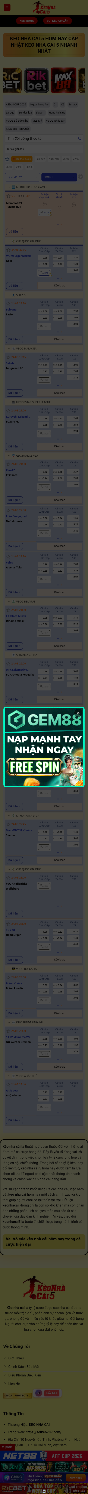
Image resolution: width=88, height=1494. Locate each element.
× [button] (78, 713)
